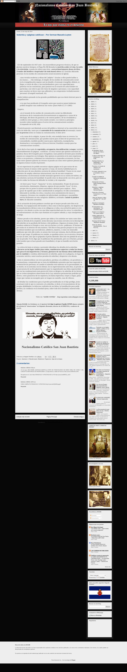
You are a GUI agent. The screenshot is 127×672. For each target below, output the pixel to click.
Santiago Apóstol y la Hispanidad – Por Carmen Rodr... (98, 162)
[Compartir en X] (52, 357)
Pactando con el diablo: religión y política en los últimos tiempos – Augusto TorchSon (102, 329)
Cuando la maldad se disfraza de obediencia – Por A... (99, 178)
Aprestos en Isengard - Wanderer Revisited (98, 203)
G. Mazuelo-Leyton (32, 359)
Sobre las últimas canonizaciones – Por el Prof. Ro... (99, 226)
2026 (92, 101)
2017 (92, 123)
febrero (95, 235)
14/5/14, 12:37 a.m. (31, 382)
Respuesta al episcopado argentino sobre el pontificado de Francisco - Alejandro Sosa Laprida (103, 357)
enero (94, 237)
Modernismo (41, 359)
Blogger (73, 660)
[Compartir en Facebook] (53, 357)
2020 (92, 115)
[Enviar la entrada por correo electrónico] (45, 356)
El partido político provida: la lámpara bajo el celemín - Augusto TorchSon (103, 316)
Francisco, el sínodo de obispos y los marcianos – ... (98, 167)
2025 (92, 104)
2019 (92, 118)
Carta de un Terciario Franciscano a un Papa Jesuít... (99, 194)
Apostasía (24, 359)
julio (94, 143)
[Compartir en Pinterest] (55, 357)
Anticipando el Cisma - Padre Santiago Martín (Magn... (99, 183)
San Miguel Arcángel (97, 527)
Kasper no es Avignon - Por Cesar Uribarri (98, 212)
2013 (92, 240)
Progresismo (48, 359)
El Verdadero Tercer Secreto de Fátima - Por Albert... (98, 152)
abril (94, 230)
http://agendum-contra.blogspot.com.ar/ (70, 297)
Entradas (94, 515)
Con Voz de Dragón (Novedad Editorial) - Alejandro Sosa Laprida (102, 386)
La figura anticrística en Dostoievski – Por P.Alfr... (98, 157)
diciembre (95, 132)
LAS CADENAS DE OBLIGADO (100, 550)
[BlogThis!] (50, 357)
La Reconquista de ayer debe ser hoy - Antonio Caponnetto (102, 411)
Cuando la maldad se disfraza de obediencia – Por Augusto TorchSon (103, 343)
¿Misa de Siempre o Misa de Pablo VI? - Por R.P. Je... (99, 199)
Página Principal (52, 417)
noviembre (96, 134)
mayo (94, 148)
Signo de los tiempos (57, 359)
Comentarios (95, 518)
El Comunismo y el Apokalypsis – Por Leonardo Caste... (97, 208)
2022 (92, 111)
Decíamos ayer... (96, 535)
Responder (23, 377)
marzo (94, 233)
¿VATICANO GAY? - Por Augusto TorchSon (103, 289)
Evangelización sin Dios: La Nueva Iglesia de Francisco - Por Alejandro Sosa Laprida (103, 303)
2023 (92, 108)
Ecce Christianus (96, 543)
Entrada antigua (79, 417)
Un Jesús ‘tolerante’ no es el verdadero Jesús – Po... (99, 173)
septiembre (96, 139)
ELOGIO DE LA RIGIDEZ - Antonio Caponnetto (103, 398)
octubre (95, 136)
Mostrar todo (107, 566)
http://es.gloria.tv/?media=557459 (61, 304)
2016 (92, 125)
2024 (92, 106)
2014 (92, 130)
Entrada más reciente (23, 417)
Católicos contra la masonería (100, 555)
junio (94, 146)
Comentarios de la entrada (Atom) (53, 422)
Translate (102, 577)
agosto (95, 141)
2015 (92, 127)
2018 (92, 120)
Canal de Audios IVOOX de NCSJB (98, 271)
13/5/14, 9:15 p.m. (30, 367)
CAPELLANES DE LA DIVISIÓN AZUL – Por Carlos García (98, 217)
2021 (92, 113)
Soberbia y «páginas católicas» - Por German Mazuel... (97, 188)
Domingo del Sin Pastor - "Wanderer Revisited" (99, 221)
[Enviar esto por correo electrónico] (49, 357)
